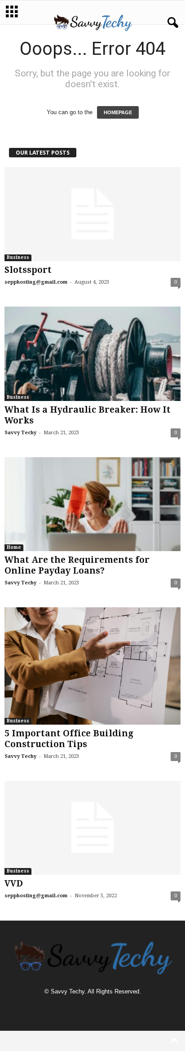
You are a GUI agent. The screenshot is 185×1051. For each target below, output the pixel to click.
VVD (13, 883)
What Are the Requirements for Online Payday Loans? (77, 565)
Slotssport (28, 270)
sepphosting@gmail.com (35, 282)
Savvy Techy (20, 433)
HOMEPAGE (118, 112)
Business (18, 257)
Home (14, 547)
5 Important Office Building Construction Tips (68, 738)
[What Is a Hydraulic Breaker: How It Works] (92, 354)
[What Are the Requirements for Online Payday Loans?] (92, 504)
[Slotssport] (92, 214)
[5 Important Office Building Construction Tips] (92, 666)
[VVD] (92, 828)
